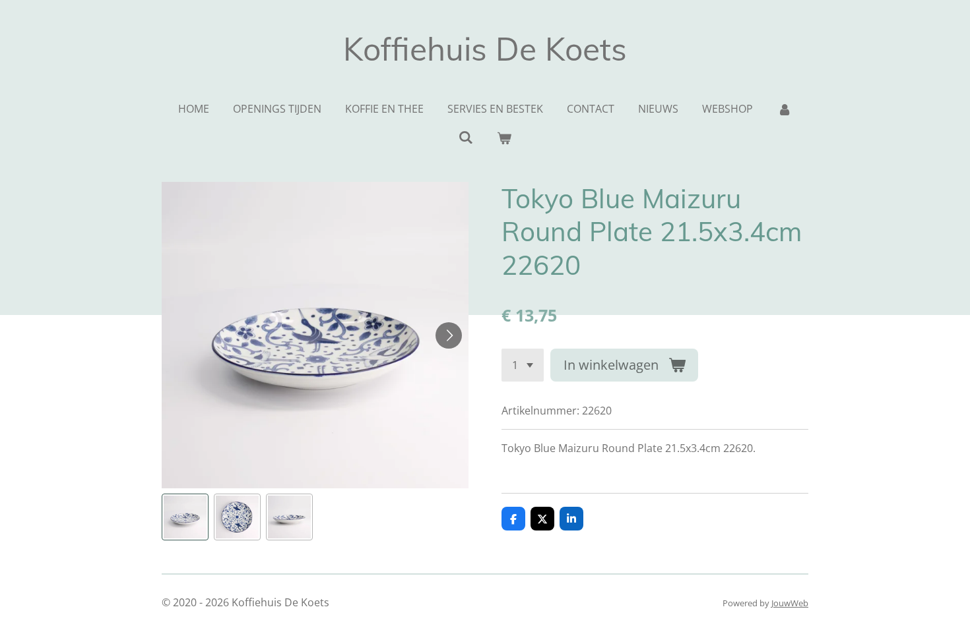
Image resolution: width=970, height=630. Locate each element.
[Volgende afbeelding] (449, 335)
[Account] (784, 109)
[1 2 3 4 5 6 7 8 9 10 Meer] (522, 365)
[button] (185, 517)
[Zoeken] (466, 137)
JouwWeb (789, 603)
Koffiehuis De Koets (485, 49)
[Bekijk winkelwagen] (504, 138)
